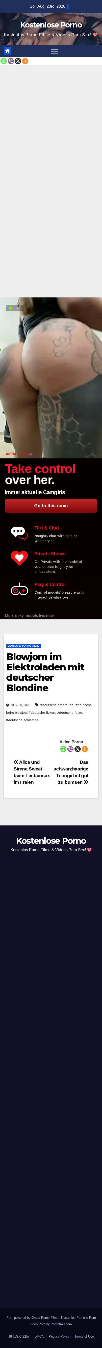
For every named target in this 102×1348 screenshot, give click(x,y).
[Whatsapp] (3, 61)
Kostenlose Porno (51, 24)
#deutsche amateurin (57, 705)
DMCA (39, 1336)
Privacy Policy (59, 1336)
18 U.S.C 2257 (18, 1336)
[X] (18, 61)
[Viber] (11, 61)
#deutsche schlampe (22, 720)
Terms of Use (84, 1336)
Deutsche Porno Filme (23, 645)
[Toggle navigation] (54, 51)
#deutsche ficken (42, 712)
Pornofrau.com (61, 1324)
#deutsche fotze (69, 712)
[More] (25, 61)
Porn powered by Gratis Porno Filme (32, 1318)
